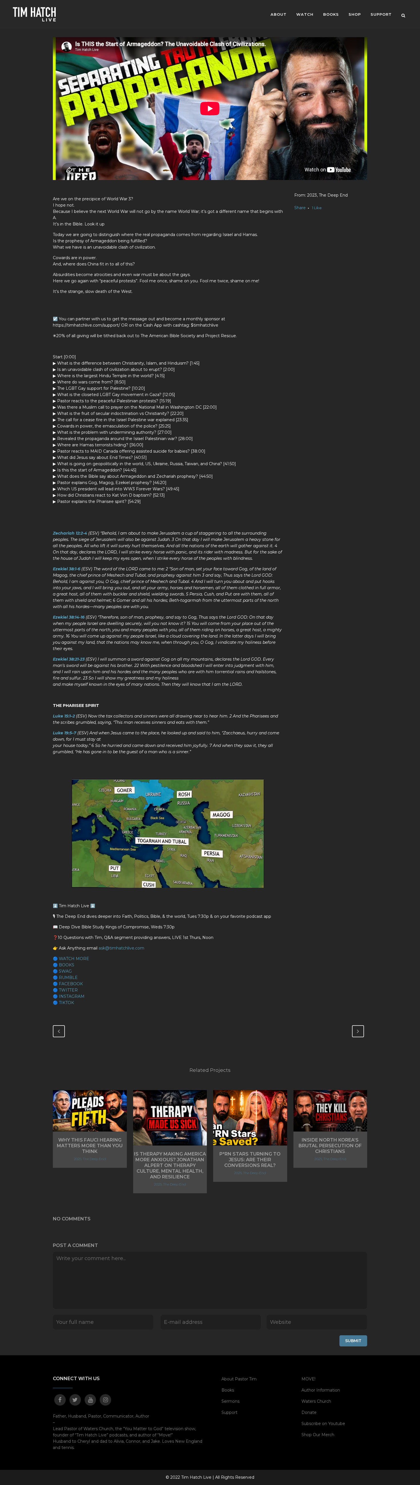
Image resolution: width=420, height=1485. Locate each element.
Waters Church (316, 1401)
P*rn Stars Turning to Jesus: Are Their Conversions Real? (250, 1159)
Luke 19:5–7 (64, 732)
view (89, 1110)
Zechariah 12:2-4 (70, 533)
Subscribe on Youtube (323, 1423)
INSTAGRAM (72, 996)
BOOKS (66, 965)
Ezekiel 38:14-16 (69, 617)
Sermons (230, 1401)
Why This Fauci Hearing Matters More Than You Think (90, 1145)
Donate (309, 1412)
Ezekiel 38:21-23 (69, 659)
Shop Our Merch (317, 1434)
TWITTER (68, 990)
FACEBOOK (71, 983)
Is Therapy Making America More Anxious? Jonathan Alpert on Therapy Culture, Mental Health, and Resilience (170, 1165)
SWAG (65, 971)
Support (229, 1412)
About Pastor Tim (239, 1379)
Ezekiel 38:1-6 (66, 568)
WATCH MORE (74, 958)
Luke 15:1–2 (64, 716)
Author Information (320, 1390)
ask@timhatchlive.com (121, 948)
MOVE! (308, 1379)
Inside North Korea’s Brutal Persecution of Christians (330, 1145)
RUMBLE (68, 977)
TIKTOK (66, 1002)
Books (227, 1390)
